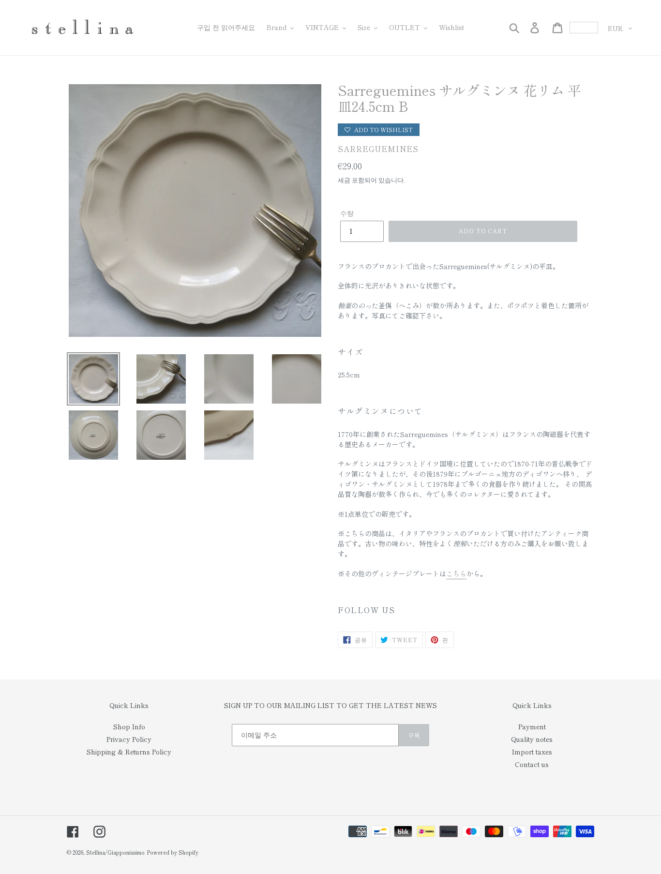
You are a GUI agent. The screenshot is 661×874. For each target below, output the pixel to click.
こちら (456, 573)
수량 (347, 213)
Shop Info (129, 726)
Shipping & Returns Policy (129, 751)
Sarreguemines (378, 148)
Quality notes (532, 739)
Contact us (532, 764)
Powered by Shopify (172, 852)
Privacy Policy (128, 739)
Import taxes (532, 751)
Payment (532, 726)
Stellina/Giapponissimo (115, 852)
